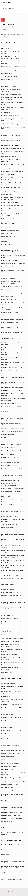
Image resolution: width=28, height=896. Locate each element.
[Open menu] (25, 2)
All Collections (4, 15)
